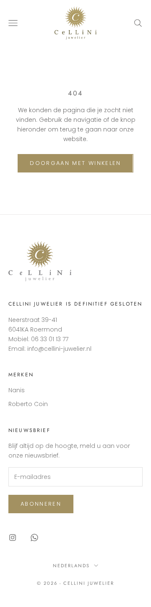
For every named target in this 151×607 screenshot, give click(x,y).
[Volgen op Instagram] (12, 537)
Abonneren (41, 504)
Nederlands (71, 565)
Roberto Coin (28, 404)
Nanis (16, 390)
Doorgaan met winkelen (75, 163)
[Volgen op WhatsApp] (34, 537)
